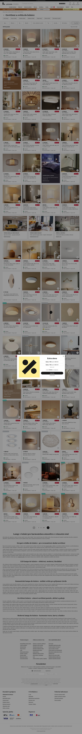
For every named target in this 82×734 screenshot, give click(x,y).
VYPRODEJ (52, 369)
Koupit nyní (52, 373)
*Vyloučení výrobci (52, 375)
